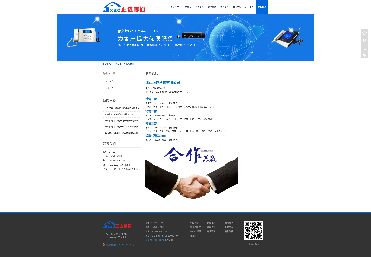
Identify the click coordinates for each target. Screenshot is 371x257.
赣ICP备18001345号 (154, 240)
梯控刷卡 (194, 236)
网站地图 (169, 240)
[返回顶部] (364, 55)
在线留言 (249, 7)
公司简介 (187, 7)
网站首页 (175, 7)
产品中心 (199, 7)
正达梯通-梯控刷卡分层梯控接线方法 (121, 133)
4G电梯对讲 (195, 227)
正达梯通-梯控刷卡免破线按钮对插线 (121, 120)
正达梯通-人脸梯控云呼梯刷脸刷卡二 (121, 114)
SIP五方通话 (195, 231)
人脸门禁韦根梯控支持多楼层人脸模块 (122, 108)
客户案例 (237, 7)
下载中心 (224, 7)
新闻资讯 (212, 7)
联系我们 (262, 7)
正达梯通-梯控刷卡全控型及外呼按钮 (121, 126)
